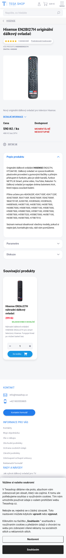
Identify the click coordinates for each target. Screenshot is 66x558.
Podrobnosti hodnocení (41, 41)
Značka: (10, 49)
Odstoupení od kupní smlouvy (17, 458)
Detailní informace (13, 117)
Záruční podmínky (11, 453)
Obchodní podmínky (12, 443)
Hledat (59, 13)
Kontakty (7, 428)
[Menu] (62, 4)
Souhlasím (33, 549)
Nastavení (33, 539)
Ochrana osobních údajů (14, 448)
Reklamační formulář (13, 463)
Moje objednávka (11, 433)
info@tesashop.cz (19, 395)
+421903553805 (18, 401)
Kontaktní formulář (19, 412)
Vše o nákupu (9, 438)
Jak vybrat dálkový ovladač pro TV (19, 473)
